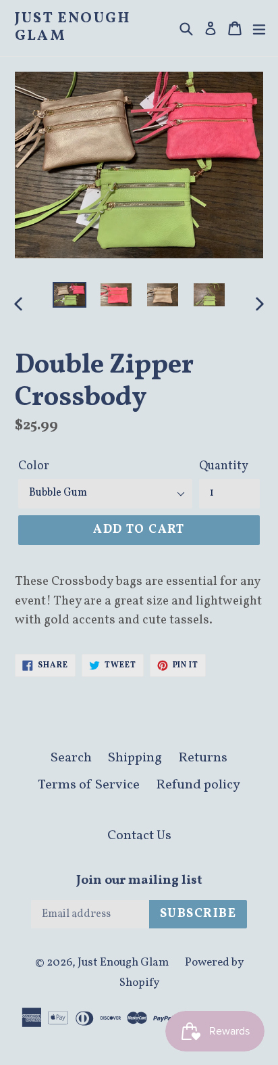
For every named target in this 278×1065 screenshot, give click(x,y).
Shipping (135, 758)
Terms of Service (89, 785)
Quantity (223, 466)
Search (71, 758)
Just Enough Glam (72, 28)
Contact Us (139, 835)
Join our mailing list (139, 881)
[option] (69, 295)
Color (33, 466)
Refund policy (198, 785)
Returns (202, 758)
